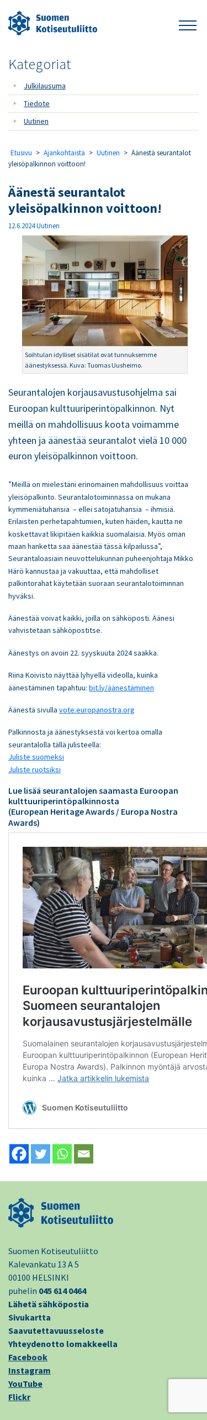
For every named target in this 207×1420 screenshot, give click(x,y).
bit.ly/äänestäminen (121, 688)
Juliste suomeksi (36, 757)
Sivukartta (29, 1317)
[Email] (83, 1154)
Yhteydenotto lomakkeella (63, 1343)
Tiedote (37, 103)
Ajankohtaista (64, 153)
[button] (188, 23)
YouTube (25, 1383)
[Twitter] (40, 1154)
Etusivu (21, 153)
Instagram (29, 1370)
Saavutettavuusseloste (56, 1330)
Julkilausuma (45, 86)
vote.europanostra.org (97, 710)
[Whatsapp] (62, 1154)
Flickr (19, 1396)
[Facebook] (19, 1154)
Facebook (27, 1357)
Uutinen (36, 121)
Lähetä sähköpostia (48, 1303)
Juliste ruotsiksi (34, 769)
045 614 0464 (62, 1290)
